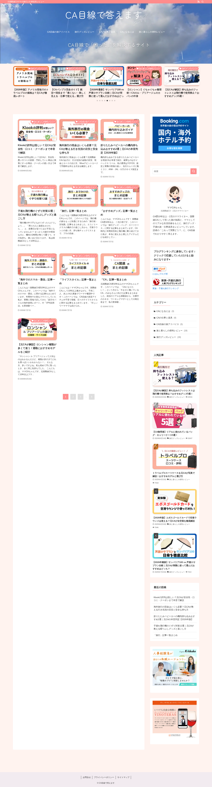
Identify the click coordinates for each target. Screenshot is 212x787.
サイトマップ (123, 777)
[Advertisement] (79, 429)
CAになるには (165, 311)
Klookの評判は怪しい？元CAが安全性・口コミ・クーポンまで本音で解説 (174, 599)
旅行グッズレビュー (168, 337)
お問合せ (87, 777)
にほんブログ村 (160, 274)
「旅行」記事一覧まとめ (166, 635)
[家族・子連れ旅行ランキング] (168, 285)
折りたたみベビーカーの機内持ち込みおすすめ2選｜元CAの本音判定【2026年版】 (174, 618)
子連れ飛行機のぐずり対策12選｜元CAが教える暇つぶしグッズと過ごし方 (174, 627)
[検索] (203, 1)
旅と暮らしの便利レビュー (171, 330)
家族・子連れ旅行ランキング (166, 288)
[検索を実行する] (193, 171)
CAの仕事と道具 (166, 317)
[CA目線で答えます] (106, 16)
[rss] (198, 1)
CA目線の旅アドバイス (169, 324)
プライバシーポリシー (104, 777)
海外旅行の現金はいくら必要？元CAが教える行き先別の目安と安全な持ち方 (174, 608)
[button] (97, 100)
